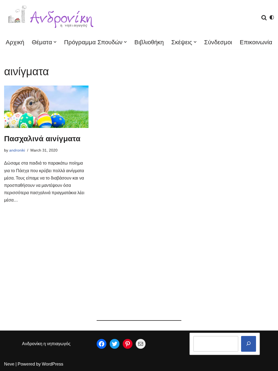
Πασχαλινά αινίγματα (42, 138)
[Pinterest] (127, 344)
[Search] (264, 17)
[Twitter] (114, 344)
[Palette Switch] (272, 17)
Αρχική (15, 42)
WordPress (52, 364)
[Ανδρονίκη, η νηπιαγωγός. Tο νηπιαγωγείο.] (51, 17)
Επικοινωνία (256, 42)
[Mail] (141, 344)
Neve (9, 364)
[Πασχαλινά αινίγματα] (46, 107)
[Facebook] (101, 344)
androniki (17, 150)
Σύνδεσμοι (218, 42)
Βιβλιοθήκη (149, 42)
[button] (54, 41)
